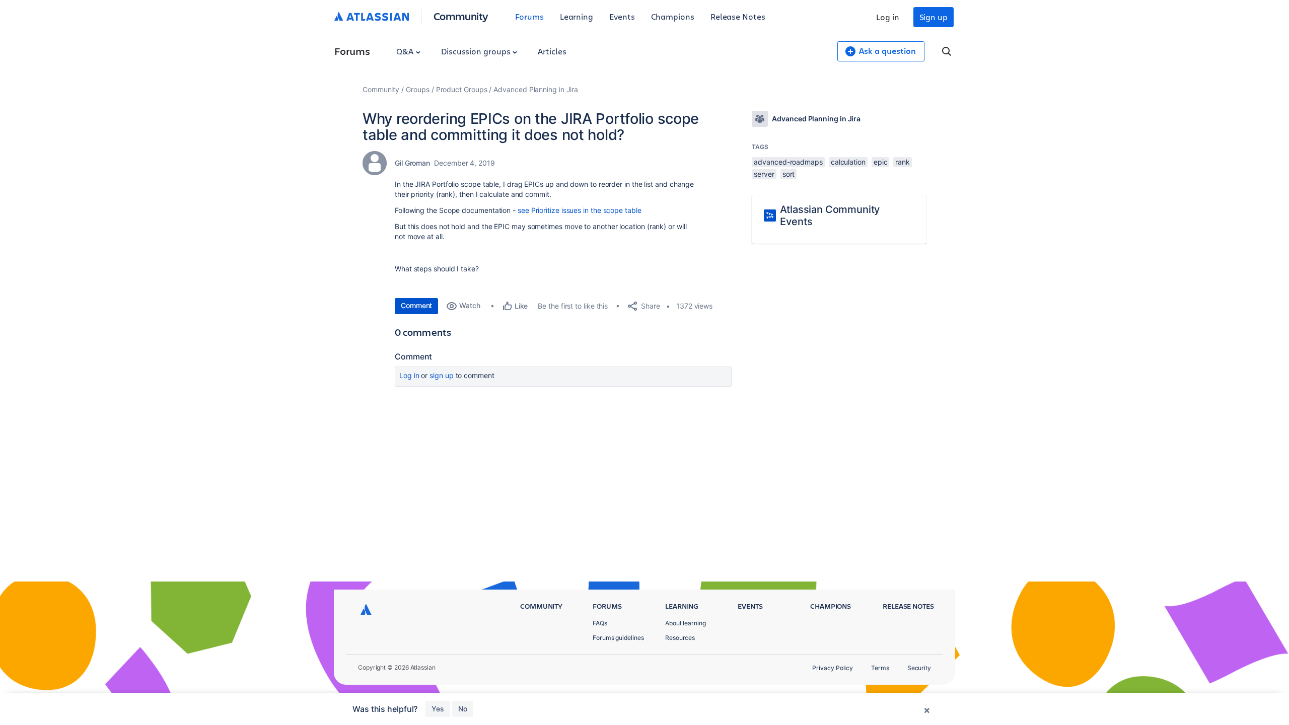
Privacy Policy (832, 668)
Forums (529, 16)
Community (461, 16)
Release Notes (737, 16)
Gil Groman (412, 163)
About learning (685, 623)
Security (919, 668)
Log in (887, 17)
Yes (438, 708)
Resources (680, 637)
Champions (672, 16)
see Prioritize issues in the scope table (579, 210)
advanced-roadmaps (788, 162)
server (764, 174)
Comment (416, 305)
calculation (848, 162)
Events (622, 16)
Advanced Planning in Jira (535, 89)
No (462, 708)
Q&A (405, 51)
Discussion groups (477, 51)
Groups (417, 89)
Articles (552, 51)
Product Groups (461, 89)
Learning (576, 16)
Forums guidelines (618, 637)
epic (881, 162)
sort (788, 174)
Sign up (933, 17)
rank (902, 162)
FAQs (600, 623)
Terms (880, 668)
